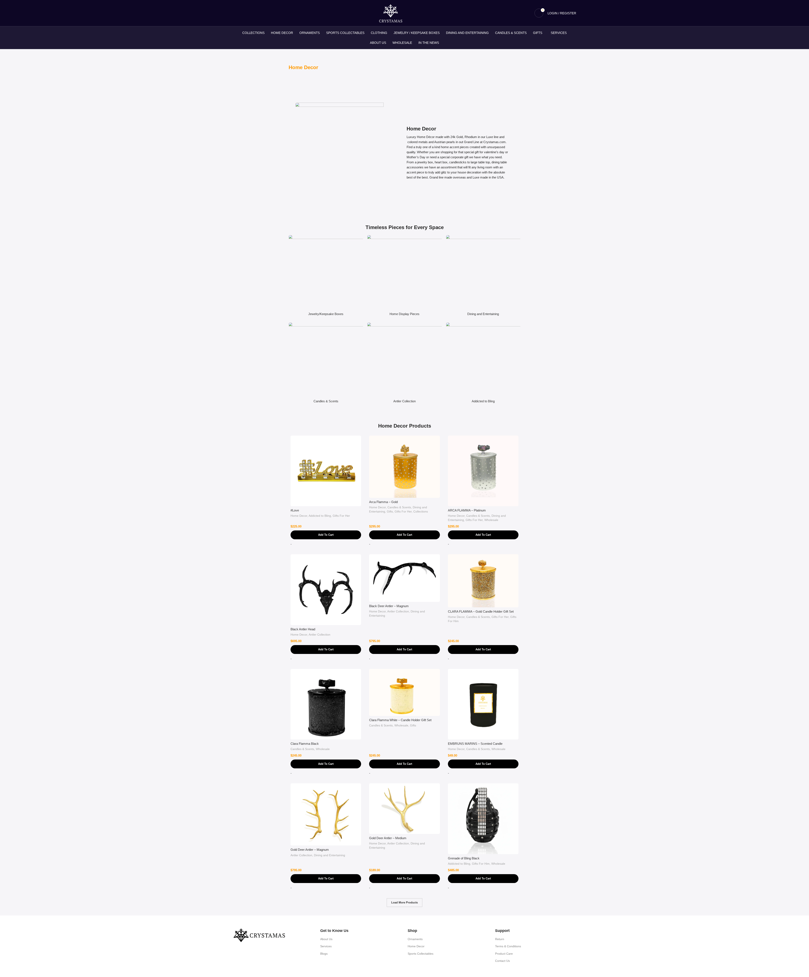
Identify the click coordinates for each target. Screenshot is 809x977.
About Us (326, 939)
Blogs (324, 953)
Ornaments (415, 939)
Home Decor (299, 515)
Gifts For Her (341, 515)
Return (499, 939)
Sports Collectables (420, 953)
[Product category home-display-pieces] (404, 276)
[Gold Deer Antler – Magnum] (326, 814)
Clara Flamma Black (305, 743)
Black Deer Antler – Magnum (389, 606)
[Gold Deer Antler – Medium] (404, 808)
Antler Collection (319, 634)
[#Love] (326, 471)
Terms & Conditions (508, 946)
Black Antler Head (303, 629)
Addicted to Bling (320, 515)
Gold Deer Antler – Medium (387, 838)
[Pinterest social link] (251, 13)
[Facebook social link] (235, 13)
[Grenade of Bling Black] (483, 818)
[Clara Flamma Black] (326, 704)
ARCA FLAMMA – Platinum (467, 510)
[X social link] (240, 13)
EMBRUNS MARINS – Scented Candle (475, 743)
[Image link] (259, 935)
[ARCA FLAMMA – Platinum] (483, 471)
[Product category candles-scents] (326, 363)
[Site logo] (391, 13)
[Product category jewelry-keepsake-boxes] (326, 276)
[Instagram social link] (246, 13)
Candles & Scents (399, 507)
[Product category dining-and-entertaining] (483, 276)
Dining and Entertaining (329, 855)
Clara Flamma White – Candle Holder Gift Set (400, 720)
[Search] (528, 13)
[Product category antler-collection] (404, 363)
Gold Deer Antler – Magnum (310, 849)
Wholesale (491, 520)
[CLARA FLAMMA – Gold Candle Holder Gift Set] (483, 580)
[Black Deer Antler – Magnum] (404, 578)
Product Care (504, 953)
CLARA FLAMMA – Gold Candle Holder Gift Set (481, 611)
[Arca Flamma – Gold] (404, 467)
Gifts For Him (481, 863)
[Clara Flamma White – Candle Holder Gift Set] (404, 692)
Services (326, 946)
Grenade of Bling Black (464, 858)
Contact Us (502, 960)
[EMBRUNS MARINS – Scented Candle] (483, 704)
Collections (420, 511)
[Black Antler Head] (326, 589)
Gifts (390, 511)
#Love (295, 510)
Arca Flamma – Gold (383, 502)
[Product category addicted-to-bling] (483, 363)
